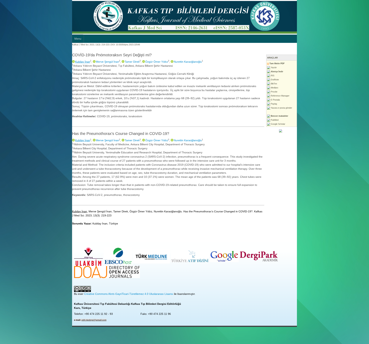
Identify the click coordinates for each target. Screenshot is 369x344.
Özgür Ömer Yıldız (84, 61)
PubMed (346, 120)
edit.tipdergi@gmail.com (21, 275)
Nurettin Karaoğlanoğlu (116, 61)
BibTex (345, 83)
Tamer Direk (60, 61)
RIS (344, 75)
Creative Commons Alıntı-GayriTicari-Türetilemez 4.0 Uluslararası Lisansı (56, 249)
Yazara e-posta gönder (353, 108)
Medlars (346, 87)
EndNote (346, 79)
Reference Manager (352, 96)
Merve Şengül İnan (35, 61)
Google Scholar (349, 124)
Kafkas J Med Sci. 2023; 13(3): (14, 44)
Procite (345, 92)
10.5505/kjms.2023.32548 (56, 44)
